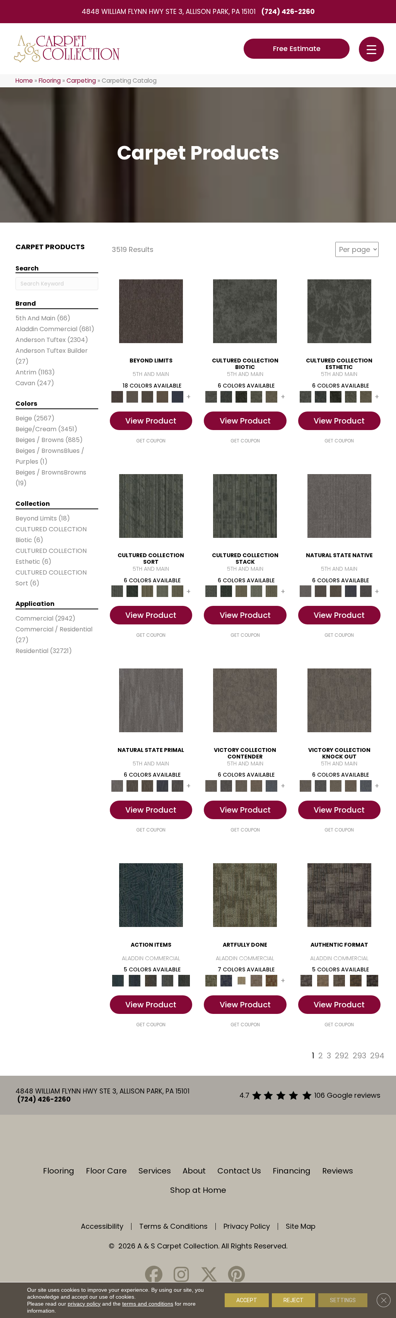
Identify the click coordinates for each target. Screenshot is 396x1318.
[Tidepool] (151, 894)
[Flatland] (177, 396)
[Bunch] (132, 591)
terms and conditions (147, 1304)
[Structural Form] (372, 980)
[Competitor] (241, 785)
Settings (343, 1300)
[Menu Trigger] (371, 49)
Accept (246, 1300)
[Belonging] (339, 505)
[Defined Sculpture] (323, 980)
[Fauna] (162, 396)
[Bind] (151, 505)
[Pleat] (162, 591)
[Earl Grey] (167, 980)
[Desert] (132, 396)
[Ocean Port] (134, 980)
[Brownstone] (151, 980)
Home (24, 81)
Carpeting (81, 81)
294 (377, 1055)
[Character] (226, 396)
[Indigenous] (335, 591)
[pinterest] (236, 1274)
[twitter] (209, 1274)
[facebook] (154, 1274)
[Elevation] (147, 396)
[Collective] (241, 396)
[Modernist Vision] (241, 980)
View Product (150, 420)
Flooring (50, 81)
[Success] (271, 785)
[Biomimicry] (245, 311)
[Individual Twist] (339, 980)
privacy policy (84, 1304)
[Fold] (147, 591)
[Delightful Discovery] (245, 894)
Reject (293, 1300)
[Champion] (226, 785)
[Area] (151, 311)
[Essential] (320, 591)
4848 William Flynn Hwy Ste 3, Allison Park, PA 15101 (169, 11)
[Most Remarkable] (226, 980)
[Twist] (177, 591)
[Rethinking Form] (356, 980)
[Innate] (350, 591)
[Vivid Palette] (271, 980)
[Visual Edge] (339, 894)
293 (359, 1055)
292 (342, 1055)
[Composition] (256, 396)
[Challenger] (245, 700)
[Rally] (256, 785)
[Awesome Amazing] (256, 980)
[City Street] (184, 980)
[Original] (365, 591)
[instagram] (181, 1274)
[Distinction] (271, 396)
